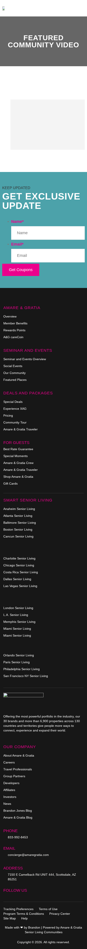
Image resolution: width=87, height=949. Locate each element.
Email (17, 244)
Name (17, 221)
